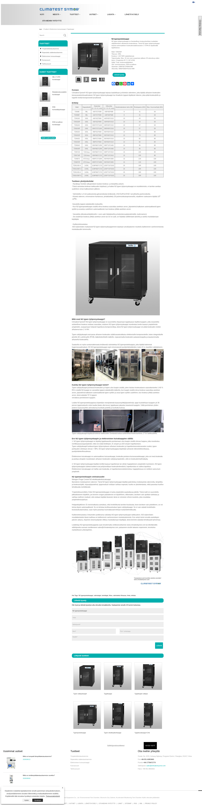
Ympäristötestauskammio (79, 756)
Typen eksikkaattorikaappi (112, 733)
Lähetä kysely (132, 14)
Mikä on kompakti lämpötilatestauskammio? (37, 756)
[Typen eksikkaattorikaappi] (117, 714)
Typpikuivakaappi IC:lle (142, 733)
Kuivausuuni (74, 766)
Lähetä (159, 646)
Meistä (56, 14)
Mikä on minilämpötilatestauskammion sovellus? (39, 775)
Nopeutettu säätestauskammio (81, 759)
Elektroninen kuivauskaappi (58, 29)
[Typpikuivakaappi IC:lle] (148, 714)
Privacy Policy (151, 803)
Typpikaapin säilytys (141, 694)
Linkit (120, 803)
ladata (110, 14)
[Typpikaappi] (117, 675)
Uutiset (93, 14)
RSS (135, 803)
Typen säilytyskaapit (80, 694)
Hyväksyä (37, 800)
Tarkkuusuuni (75, 769)
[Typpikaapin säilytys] (148, 675)
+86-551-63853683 (147, 759)
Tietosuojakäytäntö (53, 796)
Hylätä (26, 800)
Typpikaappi (70, 29)
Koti (42, 14)
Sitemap (128, 803)
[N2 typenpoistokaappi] (78, 79)
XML (140, 803)
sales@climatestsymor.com (156, 766)
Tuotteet (74, 14)
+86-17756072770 (149, 762)
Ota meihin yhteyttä (52, 21)
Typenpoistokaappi (79, 733)
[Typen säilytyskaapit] (87, 675)
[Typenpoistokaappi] (87, 714)
